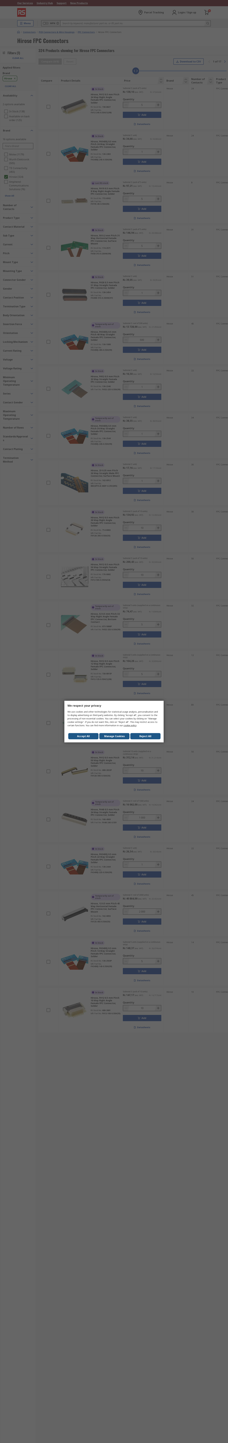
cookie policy (129, 725)
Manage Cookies (114, 736)
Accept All (83, 736)
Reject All (145, 736)
